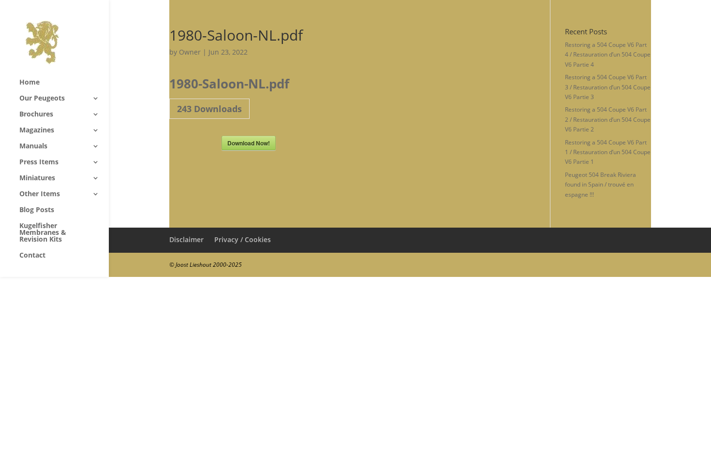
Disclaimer (186, 239)
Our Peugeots (42, 98)
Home (29, 83)
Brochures (36, 114)
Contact (32, 256)
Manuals (33, 146)
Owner (190, 52)
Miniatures (37, 178)
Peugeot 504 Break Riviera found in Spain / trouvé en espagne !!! (600, 185)
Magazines (36, 130)
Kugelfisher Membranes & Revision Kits (42, 233)
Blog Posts (36, 210)
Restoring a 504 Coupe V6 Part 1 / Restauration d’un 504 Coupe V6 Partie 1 (608, 152)
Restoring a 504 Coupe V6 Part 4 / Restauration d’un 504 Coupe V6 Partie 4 (608, 55)
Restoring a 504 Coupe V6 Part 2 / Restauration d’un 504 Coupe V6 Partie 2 (608, 119)
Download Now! (248, 143)
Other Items (39, 194)
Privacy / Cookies (242, 239)
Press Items (39, 162)
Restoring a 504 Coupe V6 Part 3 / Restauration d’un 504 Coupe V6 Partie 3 (608, 87)
